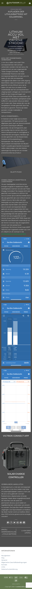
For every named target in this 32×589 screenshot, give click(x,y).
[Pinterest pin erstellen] (20, 522)
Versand (4, 560)
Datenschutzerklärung (9, 569)
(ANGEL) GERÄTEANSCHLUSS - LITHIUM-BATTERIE (8, 532)
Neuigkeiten (5, 555)
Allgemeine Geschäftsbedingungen (14, 562)
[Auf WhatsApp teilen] (7, 522)
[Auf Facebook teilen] (11, 522)
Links (3, 567)
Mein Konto (16, 584)
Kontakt (4, 565)
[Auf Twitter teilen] (14, 522)
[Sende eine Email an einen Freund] (17, 522)
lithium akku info (16, 9)
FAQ (2, 558)
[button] (2, 3)
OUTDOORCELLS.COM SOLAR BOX (13, 234)
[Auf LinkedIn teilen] (24, 522)
